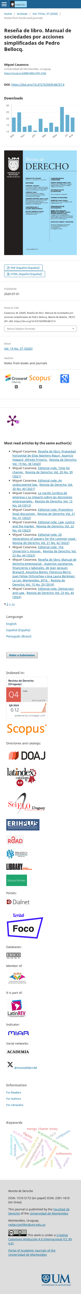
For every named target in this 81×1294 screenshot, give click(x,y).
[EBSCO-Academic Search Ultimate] (16, 958)
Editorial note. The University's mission (38, 549)
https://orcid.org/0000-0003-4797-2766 (25, 73)
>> (13, 604)
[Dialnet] (18, 904)
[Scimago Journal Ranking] (27, 717)
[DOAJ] (27, 761)
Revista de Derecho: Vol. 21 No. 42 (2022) (40, 543)
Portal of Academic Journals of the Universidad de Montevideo (31, 1252)
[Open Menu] (4, 4)
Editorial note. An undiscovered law (37, 482)
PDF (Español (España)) (25, 268)
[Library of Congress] (19, 869)
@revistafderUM (25, 1068)
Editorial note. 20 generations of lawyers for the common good (44, 537)
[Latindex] (21, 786)
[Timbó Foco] (25, 939)
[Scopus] (27, 735)
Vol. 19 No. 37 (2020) (45, 14)
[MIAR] (18, 1035)
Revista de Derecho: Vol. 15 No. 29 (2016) (38, 582)
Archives (22, 14)
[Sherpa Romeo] (16, 885)
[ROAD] (15, 844)
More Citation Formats (21, 329)
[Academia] (18, 1054)
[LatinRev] (16, 1016)
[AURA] (17, 985)
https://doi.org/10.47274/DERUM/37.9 (37, 85)
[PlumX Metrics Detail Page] (12, 420)
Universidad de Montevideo (49, 1213)
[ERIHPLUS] (22, 829)
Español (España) (18, 630)
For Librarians (14, 1105)
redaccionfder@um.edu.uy (26, 1225)
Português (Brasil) (18, 636)
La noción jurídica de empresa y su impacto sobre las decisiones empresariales (42, 497)
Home (8, 14)
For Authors (13, 1099)
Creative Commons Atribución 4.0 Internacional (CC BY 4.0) (40, 1239)
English (11, 624)
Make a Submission (22, 655)
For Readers (13, 1092)
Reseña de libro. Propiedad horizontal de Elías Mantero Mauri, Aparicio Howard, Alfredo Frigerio (44, 455)
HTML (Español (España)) (26, 274)
